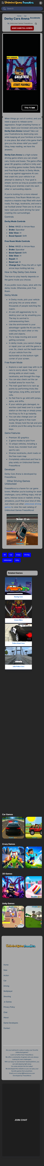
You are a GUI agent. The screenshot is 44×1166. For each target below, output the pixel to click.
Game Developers (11, 1023)
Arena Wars (18, 620)
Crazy (18, 555)
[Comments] (36, 23)
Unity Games (8, 903)
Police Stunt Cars (18, 643)
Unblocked (7, 560)
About (6, 1017)
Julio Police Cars (18, 666)
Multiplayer (8, 991)
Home (6, 965)
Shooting (7, 996)
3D (5, 555)
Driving (26, 555)
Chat (5, 1012)
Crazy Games (8, 844)
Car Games (7, 814)
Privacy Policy (9, 1007)
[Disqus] (21, 712)
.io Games (8, 1002)
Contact (7, 1028)
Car (11, 555)
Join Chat (21, 1120)
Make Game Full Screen (22, 28)
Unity (17, 560)
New (5, 970)
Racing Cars (18, 597)
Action (6, 975)
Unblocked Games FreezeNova (21, 23)
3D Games (7, 873)
